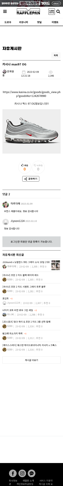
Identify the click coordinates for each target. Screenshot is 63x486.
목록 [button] (56, 55)
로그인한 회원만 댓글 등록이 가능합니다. (31, 241)
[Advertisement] (31, 35)
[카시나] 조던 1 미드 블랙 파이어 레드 (20, 275)
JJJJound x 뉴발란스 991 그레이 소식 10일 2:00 (26, 262)
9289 (9, 279)
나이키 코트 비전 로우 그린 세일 (18, 310)
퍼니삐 (10, 314)
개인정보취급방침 (24, 484)
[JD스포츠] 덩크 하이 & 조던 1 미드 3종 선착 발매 (26, 321)
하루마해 (15, 203)
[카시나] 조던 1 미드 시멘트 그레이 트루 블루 (24, 286)
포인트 (5, 298)
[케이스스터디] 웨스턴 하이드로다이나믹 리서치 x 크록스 (29, 345)
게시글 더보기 (31, 360)
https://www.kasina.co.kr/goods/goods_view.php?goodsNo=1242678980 (31, 94)
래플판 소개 (28, 480)
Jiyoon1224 (17, 221)
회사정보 (13, 480)
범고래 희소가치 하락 (12, 333)
